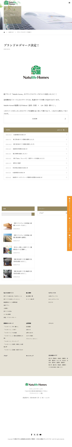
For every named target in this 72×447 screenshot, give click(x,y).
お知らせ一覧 (60, 130)
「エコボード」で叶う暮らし (11, 326)
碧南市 (63, 362)
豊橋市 (64, 365)
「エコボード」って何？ (10, 329)
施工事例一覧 (29, 296)
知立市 (64, 360)
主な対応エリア (53, 355)
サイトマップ (29, 356)
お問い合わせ (29, 332)
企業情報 (28, 323)
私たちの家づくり (9, 293)
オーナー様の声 (30, 299)
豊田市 (53, 360)
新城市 (59, 365)
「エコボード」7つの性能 (10, 332)
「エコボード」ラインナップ (11, 341)
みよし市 (59, 360)
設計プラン (6, 305)
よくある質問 (7, 314)
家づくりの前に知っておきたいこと (13, 296)
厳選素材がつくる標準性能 (10, 302)
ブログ (53, 213)
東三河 (50, 365)
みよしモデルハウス (54, 299)
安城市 (59, 358)
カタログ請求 (29, 336)
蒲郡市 (64, 358)
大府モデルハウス (53, 296)
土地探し (6, 308)
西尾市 (58, 362)
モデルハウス (52, 293)
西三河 (50, 358)
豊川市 (55, 365)
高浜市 (53, 362)
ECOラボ (51, 302)
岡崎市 (55, 358)
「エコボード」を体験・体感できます (13, 350)
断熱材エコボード (9, 323)
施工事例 (28, 293)
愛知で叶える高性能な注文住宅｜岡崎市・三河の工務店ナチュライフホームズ (34, 439)
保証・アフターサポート (10, 317)
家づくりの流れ (8, 311)
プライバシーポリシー (31, 339)
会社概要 (28, 326)
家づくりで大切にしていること (12, 299)
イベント (51, 323)
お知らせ (28, 329)
